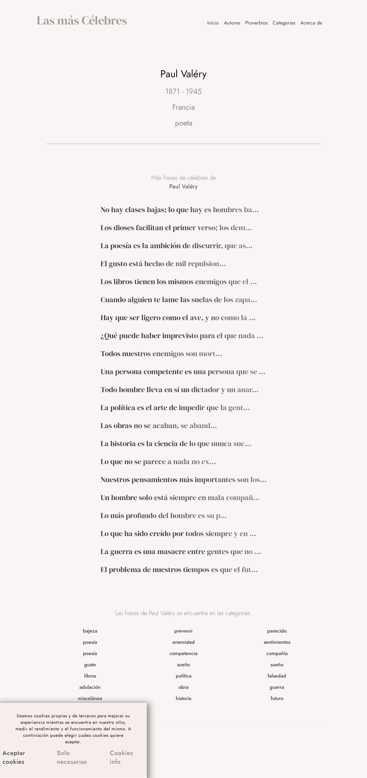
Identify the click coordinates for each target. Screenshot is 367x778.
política (183, 676)
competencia (183, 653)
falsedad (277, 676)
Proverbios (256, 22)
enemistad (184, 642)
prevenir (183, 631)
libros (90, 676)
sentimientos (277, 642)
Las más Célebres (82, 20)
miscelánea (90, 698)
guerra (277, 687)
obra (183, 687)
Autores (232, 22)
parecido (277, 631)
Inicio (213, 22)
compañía (277, 653)
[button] (311, 22)
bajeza (90, 631)
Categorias (284, 22)
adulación (90, 687)
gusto (90, 664)
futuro (277, 698)
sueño (183, 664)
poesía (90, 642)
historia (183, 698)
